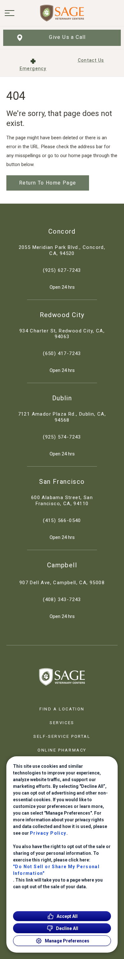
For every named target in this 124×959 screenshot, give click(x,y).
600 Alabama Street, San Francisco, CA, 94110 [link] (62, 500)
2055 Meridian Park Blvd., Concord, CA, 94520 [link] (62, 250)
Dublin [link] (62, 398)
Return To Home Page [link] (47, 183)
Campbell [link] (62, 565)
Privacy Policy (48, 833)
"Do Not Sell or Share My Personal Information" (56, 870)
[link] (62, 13)
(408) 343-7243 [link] (62, 599)
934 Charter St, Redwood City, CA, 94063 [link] (62, 334)
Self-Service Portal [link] (61, 736)
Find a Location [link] (62, 709)
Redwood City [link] (62, 315)
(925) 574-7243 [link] (62, 437)
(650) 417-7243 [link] (62, 353)
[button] (9, 13)
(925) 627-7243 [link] (62, 270)
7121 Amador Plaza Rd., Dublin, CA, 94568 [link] (62, 417)
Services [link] (62, 722)
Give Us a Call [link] (67, 37)
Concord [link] (62, 231)
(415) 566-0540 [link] (62, 520)
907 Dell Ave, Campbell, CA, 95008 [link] (62, 582)
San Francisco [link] (62, 481)
